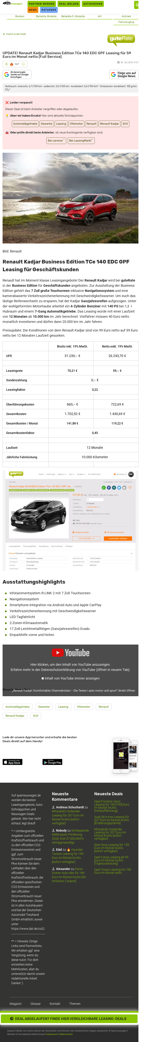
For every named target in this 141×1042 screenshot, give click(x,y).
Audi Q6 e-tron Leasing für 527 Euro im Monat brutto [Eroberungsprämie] (111, 820)
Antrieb (126, 16)
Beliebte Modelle (46, 16)
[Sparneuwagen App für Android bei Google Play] (61, 762)
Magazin (15, 1003)
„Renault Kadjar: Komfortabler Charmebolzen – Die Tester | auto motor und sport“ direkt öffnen (73, 690)
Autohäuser (92, 3)
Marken (19, 16)
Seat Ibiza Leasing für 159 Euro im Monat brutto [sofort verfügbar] (111, 848)
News (33, 9)
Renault (91, 123)
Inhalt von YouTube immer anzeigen (72, 678)
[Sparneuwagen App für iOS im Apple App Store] (22, 762)
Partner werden (42, 3)
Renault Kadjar (109, 123)
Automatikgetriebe (25, 123)
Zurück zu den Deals (16, 34)
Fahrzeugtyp (126, 22)
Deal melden (69, 3)
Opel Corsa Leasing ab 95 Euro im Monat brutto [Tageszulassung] (111, 860)
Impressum (52, 1034)
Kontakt (55, 1003)
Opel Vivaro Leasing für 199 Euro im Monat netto (112, 871)
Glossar (35, 1003)
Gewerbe (46, 123)
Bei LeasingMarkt (81, 140)
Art (100, 16)
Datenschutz (66, 1034)
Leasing (61, 123)
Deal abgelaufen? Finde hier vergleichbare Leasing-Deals (70, 1019)
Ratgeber (49, 9)
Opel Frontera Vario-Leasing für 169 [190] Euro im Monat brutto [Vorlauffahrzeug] (111, 806)
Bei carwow (56, 140)
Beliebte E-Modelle (73, 16)
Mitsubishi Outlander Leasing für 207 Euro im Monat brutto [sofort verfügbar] (110, 833)
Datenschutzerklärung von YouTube (85, 670)
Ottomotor (76, 123)
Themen (74, 1003)
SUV (125, 123)
